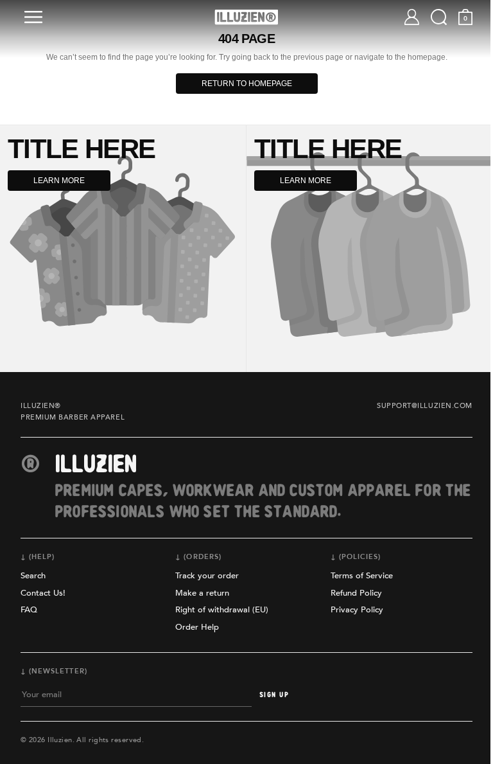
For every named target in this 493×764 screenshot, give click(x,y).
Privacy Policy (357, 610)
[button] (36, 17)
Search (33, 576)
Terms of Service (362, 576)
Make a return (202, 593)
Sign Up (274, 694)
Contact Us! (43, 593)
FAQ (29, 610)
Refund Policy (356, 593)
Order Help (197, 627)
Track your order (207, 576)
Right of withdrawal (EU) (221, 610)
